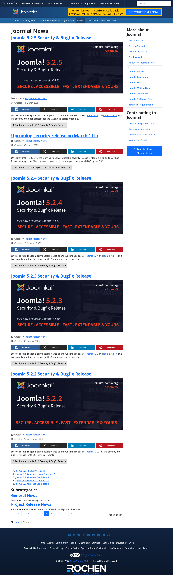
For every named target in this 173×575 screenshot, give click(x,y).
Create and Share (138, 51)
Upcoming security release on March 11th (54, 135)
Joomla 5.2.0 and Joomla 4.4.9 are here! (35, 474)
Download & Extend (31, 3)
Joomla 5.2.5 (92, 115)
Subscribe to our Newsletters (144, 151)
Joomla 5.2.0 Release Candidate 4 (32, 477)
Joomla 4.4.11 (110, 255)
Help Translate (115, 548)
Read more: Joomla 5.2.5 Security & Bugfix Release (40, 125)
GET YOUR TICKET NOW (144, 12)
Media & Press (108, 20)
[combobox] (154, 3)
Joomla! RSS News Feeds (141, 99)
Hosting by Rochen (86, 573)
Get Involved (135, 57)
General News (24, 495)
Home (16, 20)
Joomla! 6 (69, 20)
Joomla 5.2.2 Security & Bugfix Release (51, 374)
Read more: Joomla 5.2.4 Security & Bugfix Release (40, 265)
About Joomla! (30, 20)
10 (65, 513)
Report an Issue (133, 548)
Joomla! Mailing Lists (139, 88)
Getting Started (137, 46)
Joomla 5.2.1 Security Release (30, 470)
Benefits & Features (51, 20)
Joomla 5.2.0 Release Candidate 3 (32, 480)
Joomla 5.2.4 (92, 255)
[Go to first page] (14, 513)
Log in (146, 548)
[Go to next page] (71, 513)
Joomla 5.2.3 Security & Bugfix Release (51, 276)
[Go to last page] (76, 513)
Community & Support (82, 3)
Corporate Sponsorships (141, 123)
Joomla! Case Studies (139, 77)
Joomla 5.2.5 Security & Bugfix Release (51, 38)
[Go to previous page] (19, 513)
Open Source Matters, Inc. (83, 561)
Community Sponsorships (142, 134)
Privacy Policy (56, 548)
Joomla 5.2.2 (92, 451)
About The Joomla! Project (142, 62)
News (80, 20)
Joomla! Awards (137, 71)
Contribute (92, 20)
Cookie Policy (72, 548)
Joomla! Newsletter (138, 93)
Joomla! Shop (135, 82)
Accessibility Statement (35, 548)
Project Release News (36, 98)
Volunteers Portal (138, 140)
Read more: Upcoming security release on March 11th (42, 167)
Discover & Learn (56, 3)
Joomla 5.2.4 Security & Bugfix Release (51, 178)
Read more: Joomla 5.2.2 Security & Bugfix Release (40, 461)
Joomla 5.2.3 (92, 353)
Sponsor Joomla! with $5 (93, 548)
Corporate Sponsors (139, 129)
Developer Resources (110, 3)
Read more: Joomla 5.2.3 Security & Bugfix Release (40, 363)
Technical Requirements (141, 104)
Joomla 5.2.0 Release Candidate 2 (32, 483)
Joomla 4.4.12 (110, 115)
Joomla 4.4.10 (110, 353)
